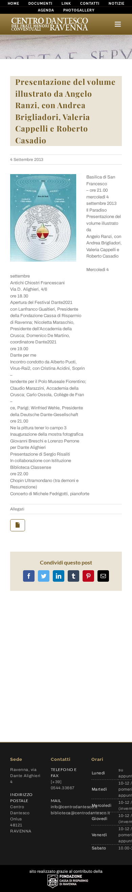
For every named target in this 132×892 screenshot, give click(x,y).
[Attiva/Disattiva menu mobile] (118, 24)
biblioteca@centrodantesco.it (80, 813)
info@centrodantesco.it (74, 806)
